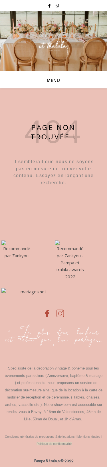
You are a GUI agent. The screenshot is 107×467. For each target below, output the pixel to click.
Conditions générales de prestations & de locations (40, 436)
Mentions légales (88, 436)
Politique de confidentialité (54, 443)
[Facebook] (47, 310)
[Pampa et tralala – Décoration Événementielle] (53, 41)
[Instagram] (60, 310)
